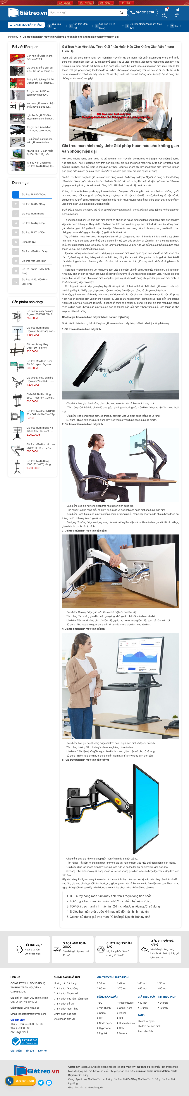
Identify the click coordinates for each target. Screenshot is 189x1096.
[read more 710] (17, 416)
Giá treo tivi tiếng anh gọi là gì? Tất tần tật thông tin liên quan (40, 69)
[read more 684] (17, 154)
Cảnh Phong (125, 1007)
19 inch (143, 1002)
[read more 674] (17, 95)
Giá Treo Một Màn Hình (34, 260)
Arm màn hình (145, 1031)
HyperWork (105, 1028)
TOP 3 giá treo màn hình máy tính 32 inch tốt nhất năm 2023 (110, 901)
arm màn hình (144, 1071)
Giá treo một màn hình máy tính (82, 329)
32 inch (103, 983)
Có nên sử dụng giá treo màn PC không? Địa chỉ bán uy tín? (110, 917)
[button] (121, 12)
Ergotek (103, 1033)
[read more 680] (17, 130)
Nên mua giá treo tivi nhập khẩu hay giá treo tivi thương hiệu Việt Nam (40, 105)
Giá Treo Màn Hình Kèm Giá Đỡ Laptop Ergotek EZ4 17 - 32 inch (39, 362)
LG (100, 1002)
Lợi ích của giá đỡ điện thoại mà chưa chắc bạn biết (39, 117)
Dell (120, 1018)
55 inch (163, 983)
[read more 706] (17, 383)
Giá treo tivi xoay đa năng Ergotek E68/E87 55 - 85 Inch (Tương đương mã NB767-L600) (40, 312)
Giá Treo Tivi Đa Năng (33, 204)
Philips (122, 1012)
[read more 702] (17, 350)
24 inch (163, 1002)
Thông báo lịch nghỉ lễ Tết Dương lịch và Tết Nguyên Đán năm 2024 (41, 81)
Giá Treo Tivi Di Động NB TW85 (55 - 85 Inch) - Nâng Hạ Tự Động (40, 429)
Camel (102, 1012)
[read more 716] (17, 466)
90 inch (163, 988)
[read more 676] (17, 107)
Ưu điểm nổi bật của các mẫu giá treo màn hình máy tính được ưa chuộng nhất (40, 140)
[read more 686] (17, 166)
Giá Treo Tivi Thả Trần (33, 232)
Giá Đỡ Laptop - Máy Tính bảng (36, 270)
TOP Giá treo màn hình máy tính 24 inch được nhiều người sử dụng (115, 906)
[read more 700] (17, 333)
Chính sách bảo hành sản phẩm (71, 998)
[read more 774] (49, 1082)
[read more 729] (24, 1041)
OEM (121, 1028)
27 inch (143, 1007)
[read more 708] (17, 400)
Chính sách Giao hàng (66, 988)
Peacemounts (126, 1002)
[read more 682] (17, 142)
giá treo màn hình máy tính (87, 74)
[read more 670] (17, 71)
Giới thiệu (16, 1050)
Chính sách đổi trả (64, 1003)
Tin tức (30, 1050)
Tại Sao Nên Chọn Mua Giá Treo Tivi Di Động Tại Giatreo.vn (40, 164)
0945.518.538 (33, 953)
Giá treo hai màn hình (149, 1026)
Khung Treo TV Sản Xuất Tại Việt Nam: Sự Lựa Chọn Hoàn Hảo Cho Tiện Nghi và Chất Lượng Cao (40, 152)
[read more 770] (37, 1071)
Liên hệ (42, 1050)
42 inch (123, 983)
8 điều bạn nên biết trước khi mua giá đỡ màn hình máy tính (110, 911)
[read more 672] (17, 83)
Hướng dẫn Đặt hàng (65, 983)
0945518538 (25, 1081)
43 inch (143, 983)
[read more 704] (17, 366)
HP (100, 1018)
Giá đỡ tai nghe (146, 1021)
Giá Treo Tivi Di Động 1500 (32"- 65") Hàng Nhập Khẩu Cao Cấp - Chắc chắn (39, 462)
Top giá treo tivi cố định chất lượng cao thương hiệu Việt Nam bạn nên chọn (39, 129)
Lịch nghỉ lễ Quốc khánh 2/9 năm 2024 (40, 57)
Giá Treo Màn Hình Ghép (35, 251)
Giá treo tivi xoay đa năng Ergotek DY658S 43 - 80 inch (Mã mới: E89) (40, 379)
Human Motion (126, 1023)
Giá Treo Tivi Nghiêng (33, 222)
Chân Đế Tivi (29, 241)
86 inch (143, 988)
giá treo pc (143, 1066)
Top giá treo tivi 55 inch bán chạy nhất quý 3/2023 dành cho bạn (39, 93)
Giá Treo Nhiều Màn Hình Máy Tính (35, 281)
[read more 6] (28, 12)
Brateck (122, 1033)
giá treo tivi (128, 1066)
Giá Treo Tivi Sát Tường (34, 194)
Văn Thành (105, 1007)
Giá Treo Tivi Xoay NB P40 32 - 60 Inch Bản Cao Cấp (41, 412)
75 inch (123, 988)
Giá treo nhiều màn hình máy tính (84, 424)
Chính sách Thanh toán (66, 993)
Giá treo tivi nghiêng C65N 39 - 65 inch (37, 346)
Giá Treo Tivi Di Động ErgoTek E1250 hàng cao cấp (40, 329)
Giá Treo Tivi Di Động (33, 213)
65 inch (103, 988)
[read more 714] (17, 450)
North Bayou (105, 1023)
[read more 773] (41, 1082)
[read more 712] (17, 433)
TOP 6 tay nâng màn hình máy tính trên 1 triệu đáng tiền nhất (110, 896)
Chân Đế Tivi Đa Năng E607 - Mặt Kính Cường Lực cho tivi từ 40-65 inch (40, 396)
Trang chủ (13, 36)
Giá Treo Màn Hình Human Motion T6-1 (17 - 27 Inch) (41, 446)
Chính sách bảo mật (65, 1013)
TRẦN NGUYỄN (30, 987)
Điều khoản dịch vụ (64, 1018)
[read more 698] (17, 316)
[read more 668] (17, 59)
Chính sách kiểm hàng (66, 1008)
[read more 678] (17, 119)
